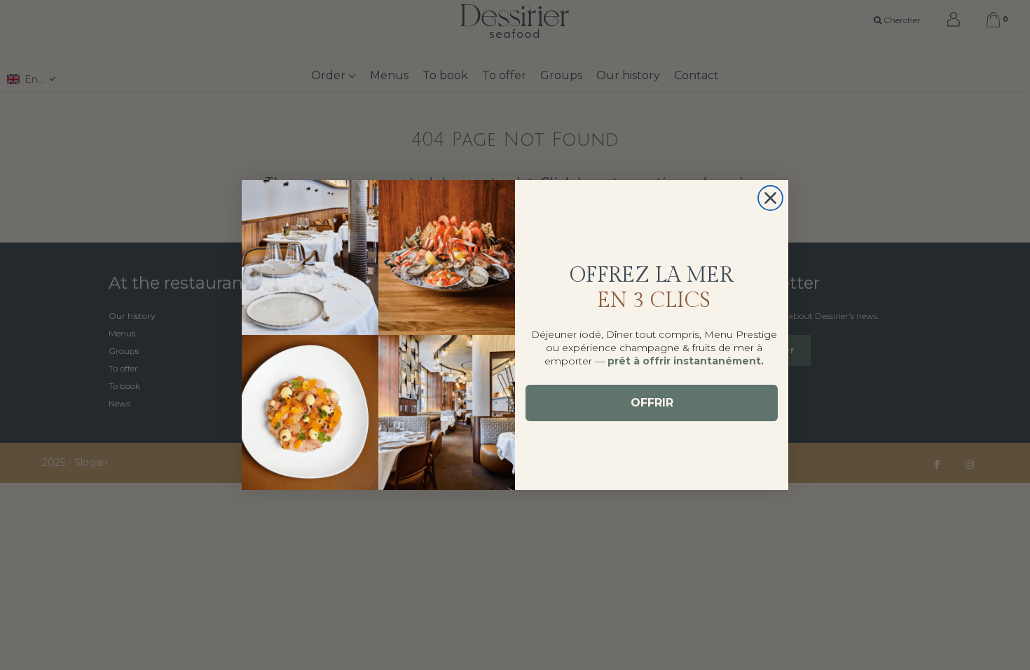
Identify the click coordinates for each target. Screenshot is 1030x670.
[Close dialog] (770, 198)
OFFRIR (652, 402)
